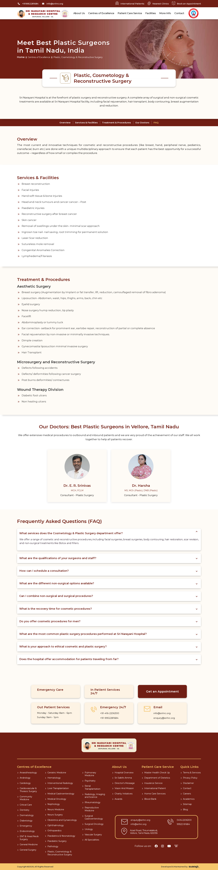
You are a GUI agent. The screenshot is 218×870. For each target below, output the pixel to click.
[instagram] (162, 846)
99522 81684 (183, 824)
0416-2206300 (184, 820)
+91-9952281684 (109, 718)
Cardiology (25, 783)
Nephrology (53, 804)
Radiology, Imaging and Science (95, 796)
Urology (89, 829)
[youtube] (169, 846)
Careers (187, 793)
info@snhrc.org (162, 713)
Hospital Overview (124, 772)
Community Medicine (26, 798)
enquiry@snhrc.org (164, 718)
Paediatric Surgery (57, 841)
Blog (185, 809)
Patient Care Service (130, 13)
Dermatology (27, 815)
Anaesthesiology (28, 772)
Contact (179, 13)
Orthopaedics (54, 830)
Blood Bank (150, 799)
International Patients (132, 3)
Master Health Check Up (157, 772)
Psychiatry (90, 780)
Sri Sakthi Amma (123, 777)
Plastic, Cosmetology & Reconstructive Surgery (59, 853)
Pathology (52, 846)
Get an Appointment (162, 691)
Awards (118, 799)
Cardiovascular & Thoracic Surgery (28, 790)
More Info (165, 13)
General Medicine (29, 844)
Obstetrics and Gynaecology (62, 820)
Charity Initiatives (123, 793)
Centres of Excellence (101, 13)
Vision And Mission (124, 788)
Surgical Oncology (94, 824)
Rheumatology (92, 802)
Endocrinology (27, 831)
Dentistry (24, 810)
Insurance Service (153, 783)
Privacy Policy (190, 777)
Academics (188, 799)
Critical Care (26, 804)
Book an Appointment (189, 3)
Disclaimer (188, 783)
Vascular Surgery (93, 834)
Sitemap (187, 804)
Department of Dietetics (157, 777)
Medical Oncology (56, 799)
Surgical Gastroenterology (94, 817)
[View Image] (193, 13)
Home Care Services (155, 793)
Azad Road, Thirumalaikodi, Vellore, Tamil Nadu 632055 (144, 831)
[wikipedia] (176, 846)
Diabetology (26, 820)
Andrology (25, 777)
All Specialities (92, 839)
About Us (79, 13)
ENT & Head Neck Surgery (29, 838)
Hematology (54, 777)
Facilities (150, 13)
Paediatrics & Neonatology (61, 836)
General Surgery (28, 850)
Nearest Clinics (160, 3)
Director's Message (125, 783)
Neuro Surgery (55, 814)
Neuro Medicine (55, 809)
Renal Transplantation (92, 787)
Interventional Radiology (60, 783)
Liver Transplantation (58, 788)
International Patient (155, 788)
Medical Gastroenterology (60, 793)
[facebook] (156, 846)
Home (21, 57)
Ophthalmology (55, 825)
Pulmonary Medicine (90, 774)
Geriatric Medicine (56, 772)
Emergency (26, 825)
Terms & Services (192, 772)
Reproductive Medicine (92, 809)
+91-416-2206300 (109, 713)
